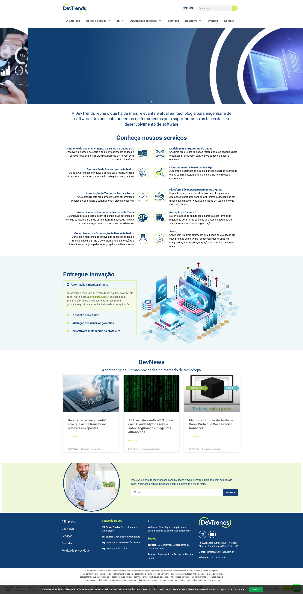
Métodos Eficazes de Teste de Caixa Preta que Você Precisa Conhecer (211, 424)
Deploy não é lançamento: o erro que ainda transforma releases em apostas (88, 424)
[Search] (235, 8)
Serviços (173, 20)
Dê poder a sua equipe (85, 315)
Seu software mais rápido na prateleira (95, 331)
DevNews (191, 20)
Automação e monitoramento (89, 284)
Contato (229, 20)
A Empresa (73, 20)
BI (118, 20)
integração (96, 296)
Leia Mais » (73, 436)
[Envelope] (191, 8)
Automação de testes (143, 20)
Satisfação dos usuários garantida (92, 323)
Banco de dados (96, 20)
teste (106, 296)
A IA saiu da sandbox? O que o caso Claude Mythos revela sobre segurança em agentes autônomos (150, 426)
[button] (148, 101)
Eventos (213, 20)
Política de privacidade (76, 550)
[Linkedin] (185, 8)
